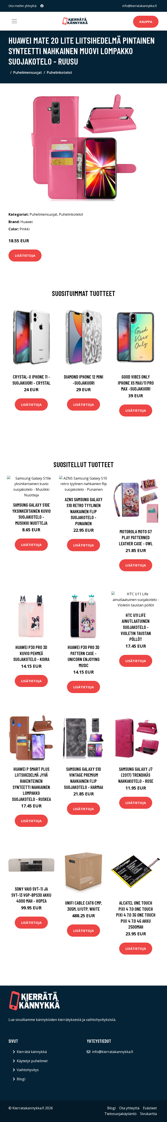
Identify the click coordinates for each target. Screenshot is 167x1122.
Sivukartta (148, 1113)
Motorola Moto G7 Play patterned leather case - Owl (136, 537)
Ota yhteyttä (129, 1108)
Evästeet (150, 1108)
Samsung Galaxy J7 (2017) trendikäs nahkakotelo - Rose (135, 775)
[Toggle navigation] (14, 21)
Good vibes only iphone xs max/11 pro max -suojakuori (136, 382)
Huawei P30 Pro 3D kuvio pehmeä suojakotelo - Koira (31, 653)
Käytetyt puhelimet (32, 1060)
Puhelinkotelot (59, 72)
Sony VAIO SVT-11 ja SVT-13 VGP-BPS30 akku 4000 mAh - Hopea (31, 894)
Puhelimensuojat (27, 72)
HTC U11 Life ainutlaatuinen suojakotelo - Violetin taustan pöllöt (136, 627)
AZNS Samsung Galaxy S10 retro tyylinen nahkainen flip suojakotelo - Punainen (83, 511)
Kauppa (145, 21)
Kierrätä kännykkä (32, 1051)
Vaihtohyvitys (28, 1069)
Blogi (21, 1079)
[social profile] (42, 6)
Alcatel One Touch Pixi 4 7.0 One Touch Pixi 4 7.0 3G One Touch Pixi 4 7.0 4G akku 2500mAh (135, 914)
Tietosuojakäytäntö (120, 1113)
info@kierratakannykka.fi (139, 6)
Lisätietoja (25, 255)
